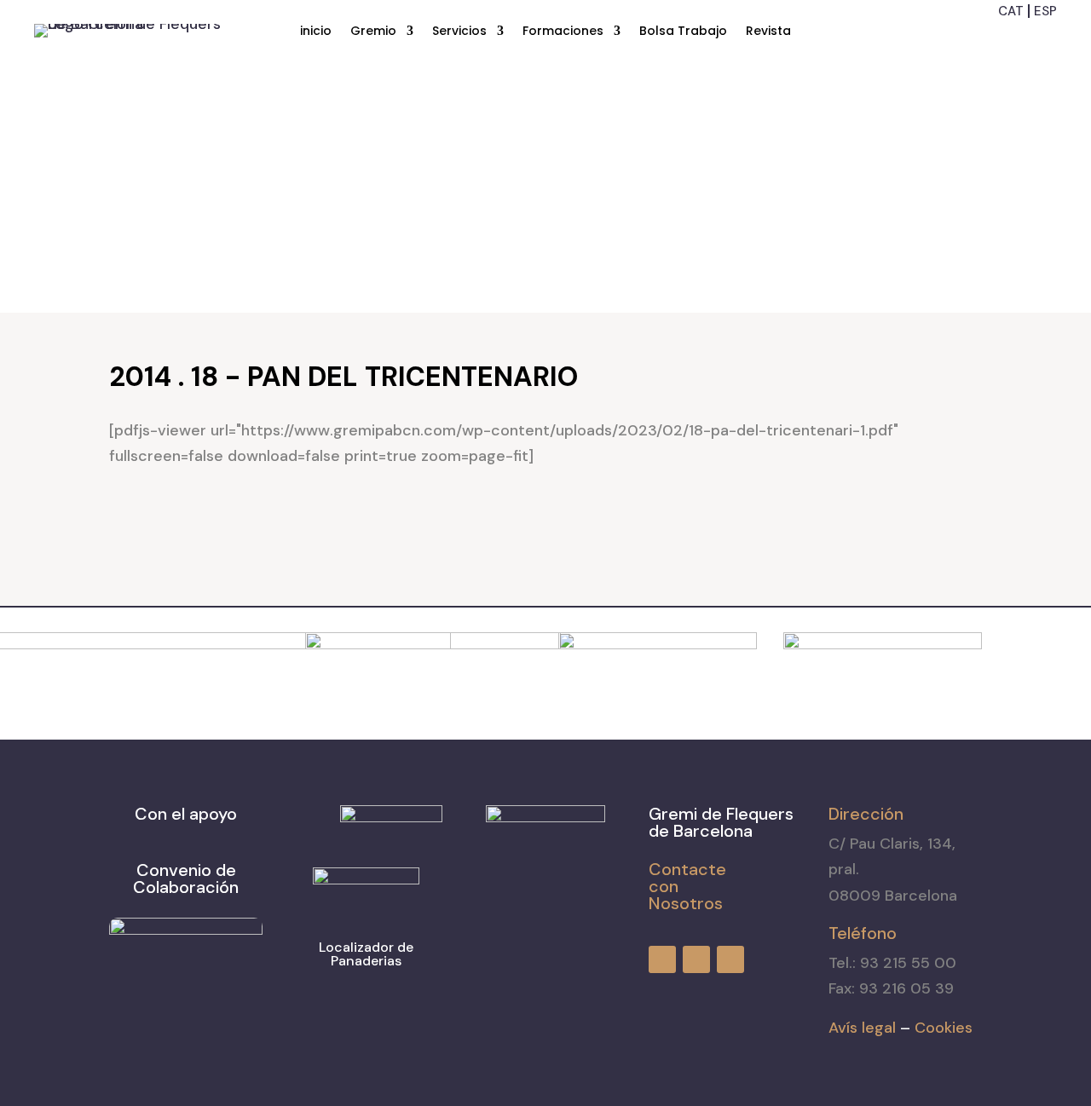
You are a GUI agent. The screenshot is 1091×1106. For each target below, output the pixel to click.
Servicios (459, 32)
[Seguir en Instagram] (1014, 38)
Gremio (373, 32)
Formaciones (562, 32)
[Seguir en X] (1045, 38)
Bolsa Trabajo (683, 32)
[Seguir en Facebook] (984, 38)
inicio (316, 32)
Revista (768, 32)
